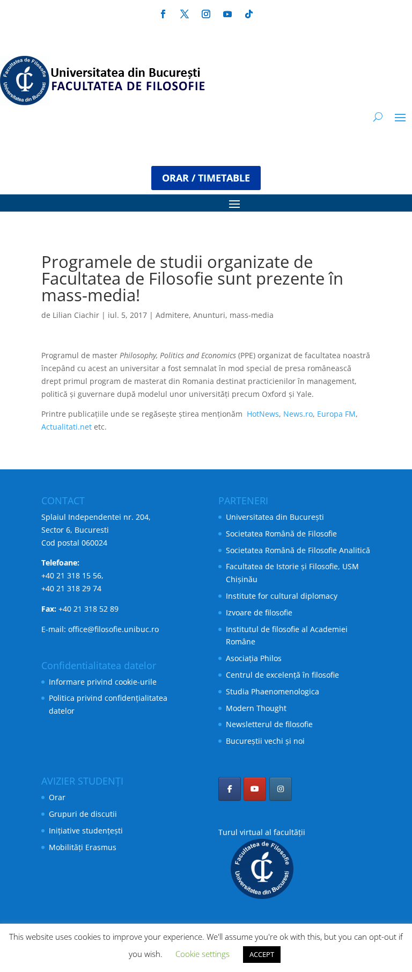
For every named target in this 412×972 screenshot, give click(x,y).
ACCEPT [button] (261, 954)
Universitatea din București (275, 517)
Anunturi (209, 315)
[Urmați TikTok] (249, 14)
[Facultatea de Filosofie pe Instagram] (280, 789)
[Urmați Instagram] (206, 14)
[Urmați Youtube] (227, 14)
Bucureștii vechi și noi (265, 741)
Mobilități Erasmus (82, 847)
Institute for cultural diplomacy (281, 596)
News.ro (298, 414)
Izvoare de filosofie (259, 612)
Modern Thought (256, 708)
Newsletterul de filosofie (269, 724)
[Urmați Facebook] (163, 14)
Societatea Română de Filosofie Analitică (298, 550)
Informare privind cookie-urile (103, 682)
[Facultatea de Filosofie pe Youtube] (255, 789)
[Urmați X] (184, 14)
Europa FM (336, 414)
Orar (57, 797)
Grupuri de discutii (83, 814)
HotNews (263, 414)
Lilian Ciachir (76, 315)
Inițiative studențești (86, 830)
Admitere (172, 315)
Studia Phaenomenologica (272, 691)
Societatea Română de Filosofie (281, 533)
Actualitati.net (66, 427)
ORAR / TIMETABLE (206, 177)
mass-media (252, 315)
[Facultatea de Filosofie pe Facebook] (229, 789)
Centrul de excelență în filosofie (282, 675)
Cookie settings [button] (202, 953)
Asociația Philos (254, 658)
